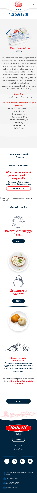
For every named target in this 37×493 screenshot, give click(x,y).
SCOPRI (18, 241)
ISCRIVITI (18, 401)
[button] (32, 4)
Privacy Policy (18, 449)
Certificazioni (18, 445)
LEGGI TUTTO (18, 188)
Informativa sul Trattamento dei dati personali (22, 382)
